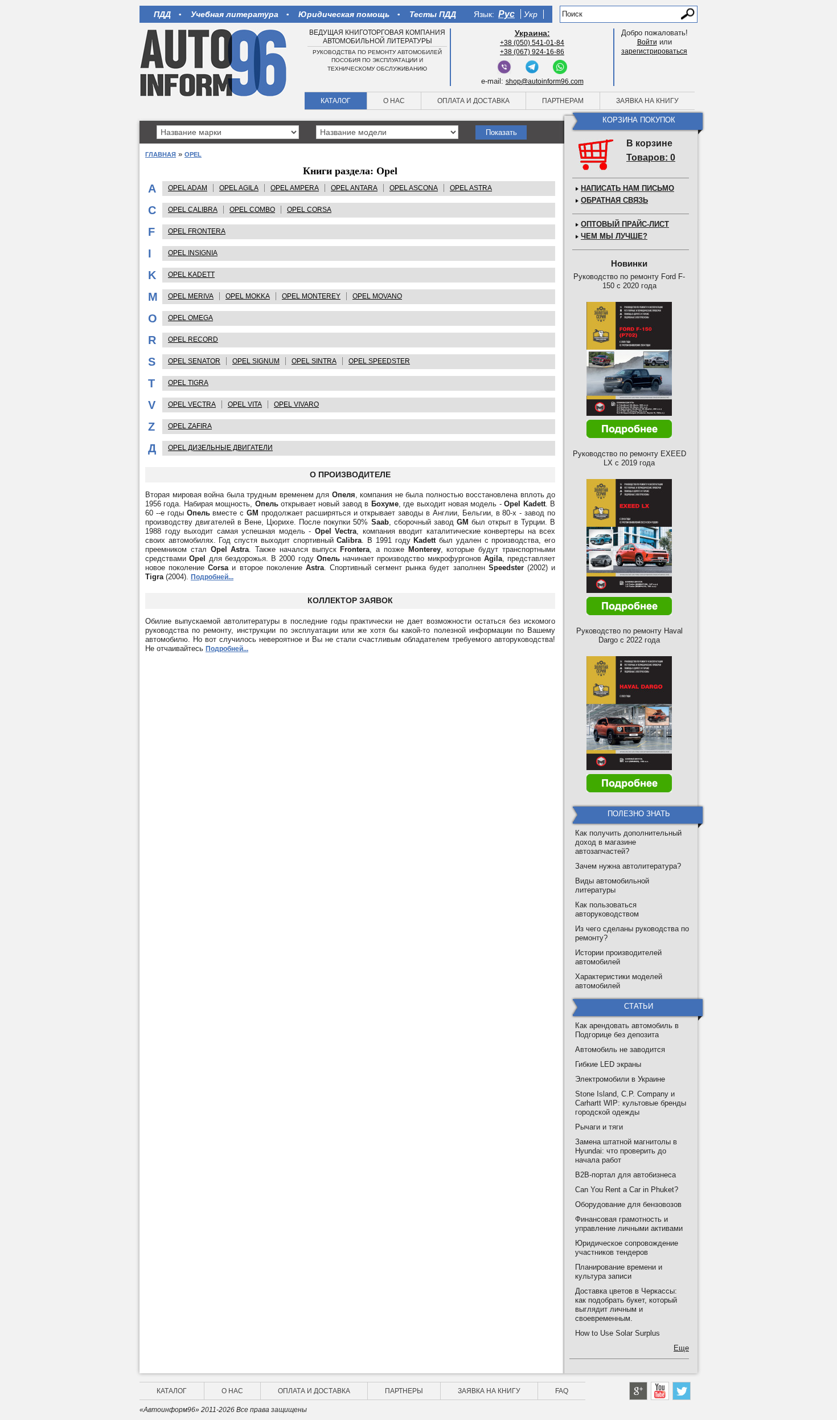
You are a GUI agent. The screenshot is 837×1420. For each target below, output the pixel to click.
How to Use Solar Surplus (617, 1333)
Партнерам (563, 101)
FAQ (561, 1391)
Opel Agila (239, 188)
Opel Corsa (309, 210)
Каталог (336, 101)
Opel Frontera (196, 231)
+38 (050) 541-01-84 (532, 43)
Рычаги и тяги (599, 1127)
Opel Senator (194, 361)
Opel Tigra (188, 383)
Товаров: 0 (650, 157)
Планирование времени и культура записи (618, 1271)
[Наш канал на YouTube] (660, 1391)
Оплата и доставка (473, 101)
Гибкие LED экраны (608, 1064)
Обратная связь (614, 200)
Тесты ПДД (432, 14)
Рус (506, 14)
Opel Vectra (192, 404)
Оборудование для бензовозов (628, 1204)
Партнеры (404, 1391)
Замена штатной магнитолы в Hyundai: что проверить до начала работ (626, 1150)
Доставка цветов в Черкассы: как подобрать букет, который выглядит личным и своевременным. (626, 1305)
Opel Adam (187, 188)
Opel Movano (377, 296)
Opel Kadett (191, 275)
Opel (193, 154)
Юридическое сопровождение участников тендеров (626, 1248)
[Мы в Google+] (638, 1391)
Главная (160, 154)
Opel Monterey (311, 296)
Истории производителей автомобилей (618, 957)
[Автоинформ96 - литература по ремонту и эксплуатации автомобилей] (214, 62)
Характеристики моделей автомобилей (618, 981)
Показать (501, 132)
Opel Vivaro (296, 404)
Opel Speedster (379, 361)
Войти (647, 42)
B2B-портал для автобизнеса (625, 1175)
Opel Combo (252, 210)
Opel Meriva (191, 296)
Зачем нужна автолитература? (628, 866)
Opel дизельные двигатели (220, 448)
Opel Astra (471, 188)
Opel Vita (245, 404)
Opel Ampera (294, 188)
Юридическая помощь (343, 14)
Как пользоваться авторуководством (607, 909)
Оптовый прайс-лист (625, 224)
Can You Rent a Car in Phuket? (626, 1189)
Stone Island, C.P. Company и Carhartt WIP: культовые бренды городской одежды (630, 1103)
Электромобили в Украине (620, 1079)
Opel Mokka (247, 296)
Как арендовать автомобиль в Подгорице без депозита (627, 1030)
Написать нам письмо (627, 188)
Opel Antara (354, 188)
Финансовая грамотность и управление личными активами (629, 1224)
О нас (394, 101)
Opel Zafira (190, 426)
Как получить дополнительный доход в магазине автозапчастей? (628, 842)
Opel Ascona (413, 188)
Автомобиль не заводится (620, 1049)
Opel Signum (256, 361)
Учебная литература (234, 14)
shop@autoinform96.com (545, 81)
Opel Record (193, 339)
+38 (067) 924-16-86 (532, 52)
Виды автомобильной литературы (612, 885)
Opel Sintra (314, 361)
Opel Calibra (193, 210)
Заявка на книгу (647, 101)
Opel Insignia (193, 253)
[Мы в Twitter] (681, 1391)
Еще (681, 1348)
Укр (531, 14)
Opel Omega (190, 318)
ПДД (162, 14)
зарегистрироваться (654, 51)
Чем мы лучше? (614, 236)
